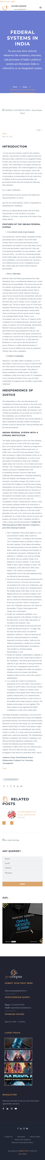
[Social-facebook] (3, 1109)
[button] (4, 823)
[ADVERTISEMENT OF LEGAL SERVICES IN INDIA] (12, 814)
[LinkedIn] (18, 786)
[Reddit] (21, 786)
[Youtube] (16, 1109)
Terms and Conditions (22, 1139)
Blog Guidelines (35, 72)
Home (31, 11)
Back (31, 22)
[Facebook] (4, 786)
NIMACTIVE (23, 1151)
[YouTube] (27, 1128)
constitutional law (11, 779)
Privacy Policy (35, 1137)
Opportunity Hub (35, 40)
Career (31, 46)
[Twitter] (7, 786)
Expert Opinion (35, 28)
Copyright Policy (35, 75)
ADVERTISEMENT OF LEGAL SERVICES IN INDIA (26, 815)
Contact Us (9, 1137)
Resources (33, 19)
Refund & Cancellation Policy (22, 1142)
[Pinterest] (11, 786)
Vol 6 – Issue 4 (34, 37)
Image (4, 768)
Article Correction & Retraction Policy (36, 109)
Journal (32, 31)
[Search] (36, 124)
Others (31, 60)
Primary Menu (40, 7)
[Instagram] (12, 1109)
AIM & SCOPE (35, 115)
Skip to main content (7, 1)
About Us (33, 14)
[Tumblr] (14, 786)
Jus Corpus (23, 1154)
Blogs (31, 25)
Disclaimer (21, 1137)
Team (31, 17)
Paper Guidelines (35, 104)
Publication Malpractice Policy (33, 98)
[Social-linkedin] (7, 1109)
